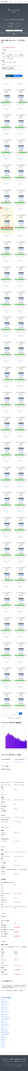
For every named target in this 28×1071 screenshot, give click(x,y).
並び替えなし (9, 75)
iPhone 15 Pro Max (5, 1011)
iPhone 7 (3, 1044)
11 (11, 713)
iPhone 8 (3, 1042)
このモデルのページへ (19, 762)
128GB (9, 62)
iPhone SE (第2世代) (9, 30)
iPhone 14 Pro (4, 1016)
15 (23, 713)
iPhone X (3, 1041)
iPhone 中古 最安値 (6, 997)
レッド (19, 66)
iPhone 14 (3, 1013)
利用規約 (12, 1059)
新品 (4, 58)
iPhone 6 (3, 1047)
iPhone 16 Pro (4, 1003)
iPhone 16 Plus (4, 1001)
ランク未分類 (10, 58)
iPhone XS (3, 1039)
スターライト (14, 66)
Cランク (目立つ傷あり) (8, 55)
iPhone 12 (3, 1027)
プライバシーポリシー (8, 1061)
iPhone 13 (3, 1021)
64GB (4, 62)
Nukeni (4, 1)
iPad (16, 1)
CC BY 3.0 (20, 1065)
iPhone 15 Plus (4, 1008)
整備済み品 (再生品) (15, 56)
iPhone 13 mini (4, 1022)
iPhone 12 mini (4, 1029)
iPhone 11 (3, 1036)
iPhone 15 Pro (4, 1009)
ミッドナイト (6, 66)
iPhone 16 (3, 999)
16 (2, 715)
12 (14, 713)
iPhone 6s (3, 1045)
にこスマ (20, 70)
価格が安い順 (17, 75)
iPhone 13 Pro (4, 1024)
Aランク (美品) (6, 56)
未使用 (23, 56)
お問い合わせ (17, 1061)
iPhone (11, 1)
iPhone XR (3, 1037)
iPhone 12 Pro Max (5, 1032)
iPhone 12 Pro (4, 1031)
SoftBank (19, 51)
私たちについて (5, 1059)
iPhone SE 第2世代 (5, 1034)
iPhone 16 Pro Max (5, 1004)
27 (10, 715)
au (14, 51)
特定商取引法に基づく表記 (20, 1059)
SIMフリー (5, 51)
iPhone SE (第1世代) (18, 30)
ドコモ (11, 51)
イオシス (5, 70)
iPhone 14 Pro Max (5, 1017)
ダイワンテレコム (13, 70)
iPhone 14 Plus (4, 1014)
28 (13, 715)
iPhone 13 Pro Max (5, 1026)
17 (5, 715)
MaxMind (18, 1066)
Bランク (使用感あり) (19, 55)
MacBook (21, 1)
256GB (14, 62)
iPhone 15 (3, 1006)
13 (17, 713)
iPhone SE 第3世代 (5, 1019)
